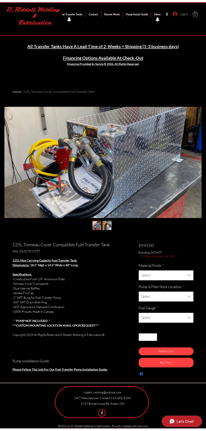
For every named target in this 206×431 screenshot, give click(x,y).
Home (16, 92)
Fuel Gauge (148, 308)
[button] (195, 14)
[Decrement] (142, 337)
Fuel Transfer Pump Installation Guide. (81, 369)
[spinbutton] (147, 337)
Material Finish (151, 265)
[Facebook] (167, 14)
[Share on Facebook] (141, 373)
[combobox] (166, 275)
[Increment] (154, 337)
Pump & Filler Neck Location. (161, 286)
